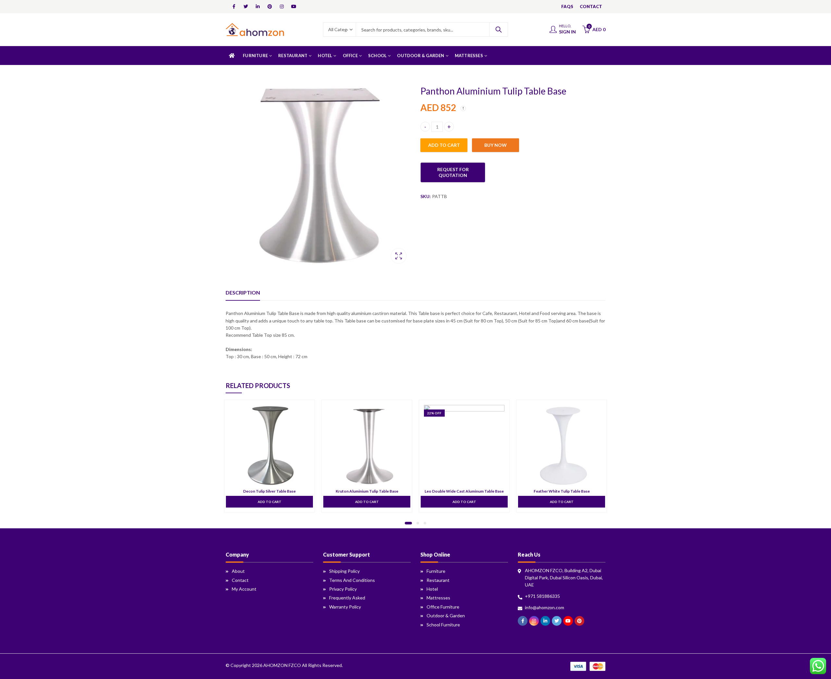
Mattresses (438, 597)
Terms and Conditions (352, 580)
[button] (408, 523)
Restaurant (438, 580)
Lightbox (398, 255)
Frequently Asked (347, 597)
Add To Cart (269, 501)
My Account (244, 589)
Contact (240, 580)
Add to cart (444, 145)
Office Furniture (443, 607)
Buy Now (495, 145)
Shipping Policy (344, 571)
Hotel (432, 589)
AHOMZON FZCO (282, 665)
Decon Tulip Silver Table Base (269, 491)
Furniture (436, 571)
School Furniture (443, 624)
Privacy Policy (343, 589)
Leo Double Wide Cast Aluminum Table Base (464, 491)
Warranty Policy (345, 607)
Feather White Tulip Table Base (562, 491)
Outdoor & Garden (446, 615)
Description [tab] (243, 292)
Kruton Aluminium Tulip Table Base (367, 491)
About (238, 571)
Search (498, 29)
